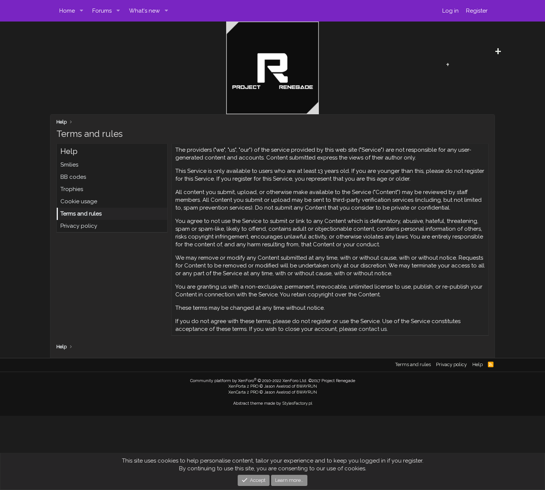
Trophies (71, 189)
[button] (81, 11)
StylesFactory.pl (297, 403)
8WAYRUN (307, 386)
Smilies (69, 164)
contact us (373, 329)
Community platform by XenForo (248, 380)
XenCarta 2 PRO (243, 392)
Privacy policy (78, 226)
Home (67, 10)
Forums (102, 10)
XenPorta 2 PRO (243, 386)
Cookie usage (78, 201)
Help (477, 364)
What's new (144, 10)
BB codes (73, 177)
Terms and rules (81, 213)
